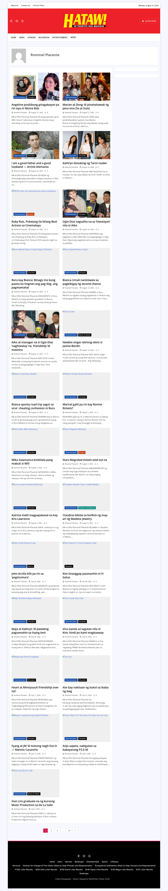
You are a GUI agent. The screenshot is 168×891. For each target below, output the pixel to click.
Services (16, 865)
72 (69, 830)
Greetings (84, 873)
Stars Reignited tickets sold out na (85, 460)
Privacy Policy (38, 5)
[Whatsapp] (89, 856)
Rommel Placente (20, 113)
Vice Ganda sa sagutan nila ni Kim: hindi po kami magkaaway (83, 631)
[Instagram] (17, 21)
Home (13, 37)
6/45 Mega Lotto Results (122, 869)
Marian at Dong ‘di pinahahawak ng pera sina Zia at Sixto (86, 106)
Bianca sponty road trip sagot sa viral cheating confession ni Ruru (33, 406)
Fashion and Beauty (87, 508)
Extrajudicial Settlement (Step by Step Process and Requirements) (125, 865)
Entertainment (60, 37)
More (73, 37)
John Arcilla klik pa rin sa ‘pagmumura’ (28, 575)
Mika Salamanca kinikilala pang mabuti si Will (32, 461)
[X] (22, 21)
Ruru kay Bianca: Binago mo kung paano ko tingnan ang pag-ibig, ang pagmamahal (35, 283)
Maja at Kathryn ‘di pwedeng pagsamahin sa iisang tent (30, 631)
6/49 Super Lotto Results (96, 869)
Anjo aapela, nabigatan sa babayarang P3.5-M (79, 747)
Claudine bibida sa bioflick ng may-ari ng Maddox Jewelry (85, 517)
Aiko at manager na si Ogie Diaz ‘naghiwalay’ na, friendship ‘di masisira (32, 346)
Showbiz (31, 97)
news (22, 37)
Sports (105, 862)
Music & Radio (84, 335)
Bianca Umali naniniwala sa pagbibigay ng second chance (82, 282)
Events (30, 214)
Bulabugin (44, 37)
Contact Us (25, 5)
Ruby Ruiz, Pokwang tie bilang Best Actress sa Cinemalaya (34, 223)
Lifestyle (114, 862)
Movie (30, 566)
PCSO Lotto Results (24, 869)
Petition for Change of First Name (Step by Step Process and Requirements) (57, 865)
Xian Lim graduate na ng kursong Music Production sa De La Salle (33, 803)
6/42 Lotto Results (144, 869)
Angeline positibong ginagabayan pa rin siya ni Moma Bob (35, 106)
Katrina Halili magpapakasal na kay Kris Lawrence (35, 517)
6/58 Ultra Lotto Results (46, 869)
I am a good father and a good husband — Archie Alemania (31, 165)
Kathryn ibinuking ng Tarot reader (85, 163)
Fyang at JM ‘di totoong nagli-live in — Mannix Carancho (34, 747)
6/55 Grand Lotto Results (71, 869)
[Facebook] (11, 21)
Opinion (31, 37)
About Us (14, 5)
